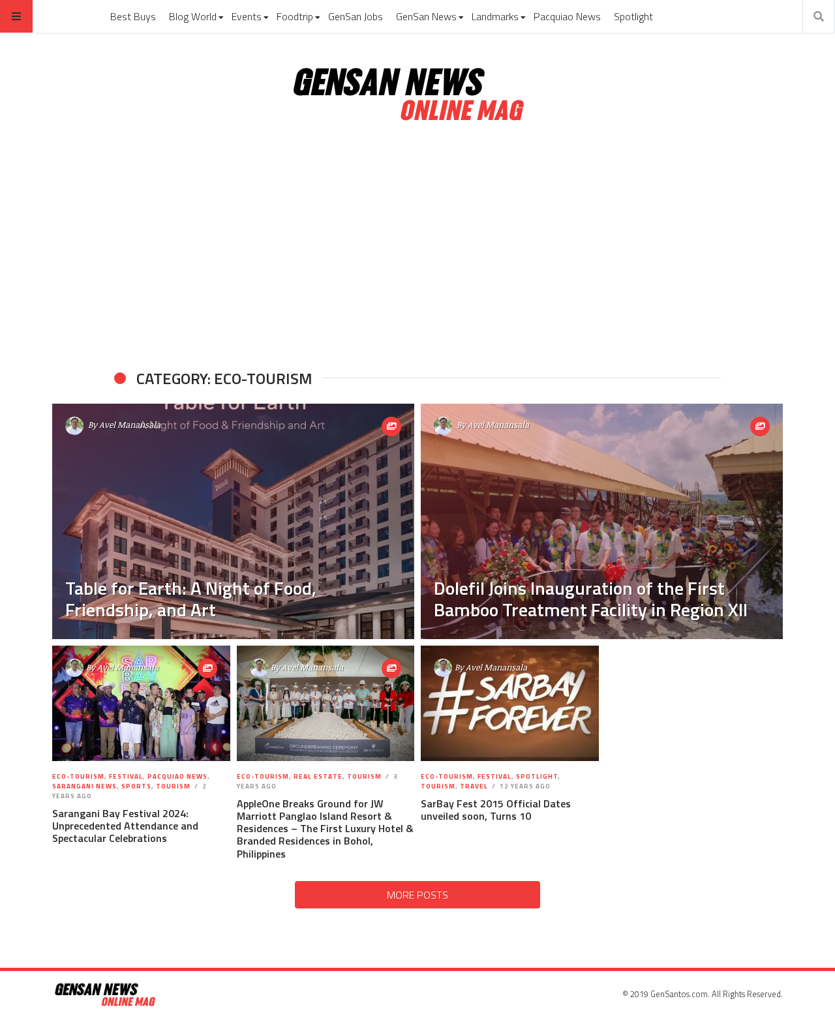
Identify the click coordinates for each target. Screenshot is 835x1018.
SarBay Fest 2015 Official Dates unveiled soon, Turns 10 (496, 810)
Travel (474, 786)
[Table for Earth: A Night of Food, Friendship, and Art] (233, 521)
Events (247, 16)
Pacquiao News (567, 16)
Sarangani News (84, 786)
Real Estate (318, 776)
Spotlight (633, 16)
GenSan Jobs (355, 16)
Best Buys (133, 16)
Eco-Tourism (78, 776)
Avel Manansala (129, 424)
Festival (126, 776)
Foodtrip (295, 16)
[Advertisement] (417, 246)
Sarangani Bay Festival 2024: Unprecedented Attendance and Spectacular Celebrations (125, 825)
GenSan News (426, 16)
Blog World (193, 16)
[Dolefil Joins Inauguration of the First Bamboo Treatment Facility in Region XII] (602, 521)
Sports (136, 786)
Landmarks (495, 16)
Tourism (173, 786)
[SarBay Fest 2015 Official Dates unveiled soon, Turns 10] (510, 703)
